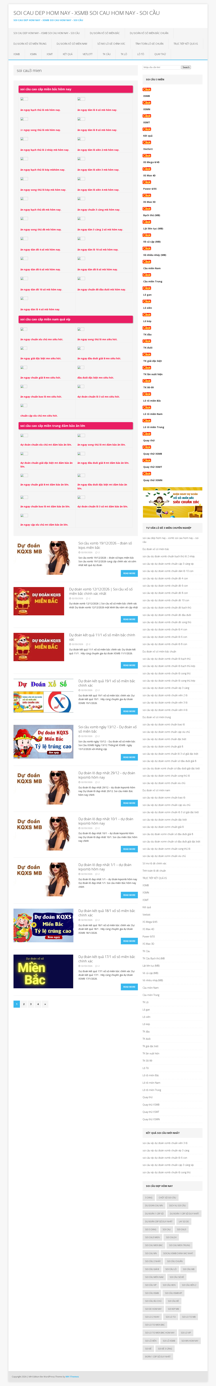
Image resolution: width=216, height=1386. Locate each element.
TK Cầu (107, 54)
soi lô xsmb (169, 1340)
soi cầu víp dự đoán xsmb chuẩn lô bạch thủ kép (169, 666)
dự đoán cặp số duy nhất (158, 1221)
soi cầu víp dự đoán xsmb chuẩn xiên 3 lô (165, 702)
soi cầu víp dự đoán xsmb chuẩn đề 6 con (165, 585)
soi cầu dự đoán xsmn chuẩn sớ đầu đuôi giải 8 (168, 834)
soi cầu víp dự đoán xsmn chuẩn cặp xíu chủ (166, 805)
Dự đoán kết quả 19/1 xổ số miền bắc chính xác (106, 683)
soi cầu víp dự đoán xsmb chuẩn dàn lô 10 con (168, 571)
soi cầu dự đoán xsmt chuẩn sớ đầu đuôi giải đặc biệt (171, 768)
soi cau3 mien (152, 1237)
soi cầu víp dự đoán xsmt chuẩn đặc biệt (164, 739)
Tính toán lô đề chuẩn (149, 43)
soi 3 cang (150, 1229)
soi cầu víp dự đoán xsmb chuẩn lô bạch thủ (167, 658)
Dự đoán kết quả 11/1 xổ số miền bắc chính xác (102, 637)
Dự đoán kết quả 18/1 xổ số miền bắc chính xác (106, 912)
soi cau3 (181, 1229)
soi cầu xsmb (152, 1293)
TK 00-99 (148, 387)
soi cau (167, 1229)
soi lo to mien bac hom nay (159, 1332)
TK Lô (124, 54)
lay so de (184, 1221)
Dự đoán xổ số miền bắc (105, 33)
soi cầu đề (173, 1301)
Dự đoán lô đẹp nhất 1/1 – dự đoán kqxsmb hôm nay (104, 866)
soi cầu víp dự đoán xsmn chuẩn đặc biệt (165, 819)
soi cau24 (171, 1237)
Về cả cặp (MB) (152, 241)
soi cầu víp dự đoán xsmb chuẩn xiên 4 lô (165, 710)
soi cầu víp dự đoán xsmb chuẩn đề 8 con (165, 592)
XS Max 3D (149, 201)
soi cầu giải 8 (152, 1269)
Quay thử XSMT (152, 466)
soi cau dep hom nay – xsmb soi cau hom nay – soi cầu (47, 33)
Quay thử (160, 54)
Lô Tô (140, 54)
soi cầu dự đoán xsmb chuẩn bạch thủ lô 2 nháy (169, 556)
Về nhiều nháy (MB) (154, 255)
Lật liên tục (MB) (153, 228)
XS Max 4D (149, 175)
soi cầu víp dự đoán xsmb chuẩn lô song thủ (167, 673)
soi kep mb (173, 1309)
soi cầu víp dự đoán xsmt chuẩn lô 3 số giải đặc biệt (170, 753)
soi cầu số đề (177, 1277)
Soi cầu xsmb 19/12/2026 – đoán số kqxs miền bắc (105, 545)
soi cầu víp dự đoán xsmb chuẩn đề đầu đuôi (167, 615)
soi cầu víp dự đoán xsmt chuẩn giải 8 (163, 746)
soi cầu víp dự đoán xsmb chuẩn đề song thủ (167, 622)
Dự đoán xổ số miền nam (72, 43)
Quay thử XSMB (152, 453)
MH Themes (72, 1376)
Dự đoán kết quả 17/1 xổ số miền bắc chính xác (106, 958)
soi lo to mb (188, 1316)
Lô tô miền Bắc (152, 400)
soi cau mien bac (154, 1245)
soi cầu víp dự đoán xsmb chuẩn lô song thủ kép (169, 680)
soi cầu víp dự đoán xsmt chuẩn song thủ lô (166, 775)
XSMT (50, 54)
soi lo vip (186, 1332)
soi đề (148, 1348)
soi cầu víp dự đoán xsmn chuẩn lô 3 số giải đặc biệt (171, 812)
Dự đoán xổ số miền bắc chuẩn (149, 33)
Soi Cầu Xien (169, 1285)
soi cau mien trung (179, 1245)
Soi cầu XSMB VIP (173, 1293)
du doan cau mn (154, 1205)
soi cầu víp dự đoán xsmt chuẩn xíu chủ (164, 783)
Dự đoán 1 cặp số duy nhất (184, 1213)
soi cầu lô (171, 1269)
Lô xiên (147, 307)
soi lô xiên (150, 1340)
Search (186, 67)
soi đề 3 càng (165, 1348)
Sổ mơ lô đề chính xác (111, 43)
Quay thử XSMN (152, 480)
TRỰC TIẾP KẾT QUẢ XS (186, 43)
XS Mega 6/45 (151, 162)
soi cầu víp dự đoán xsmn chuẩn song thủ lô (166, 848)
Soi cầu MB (188, 1269)
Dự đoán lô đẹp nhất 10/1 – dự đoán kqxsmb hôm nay (105, 821)
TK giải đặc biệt (152, 361)
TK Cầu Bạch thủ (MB (154, 958)
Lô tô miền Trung (153, 427)
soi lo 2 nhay (152, 1316)
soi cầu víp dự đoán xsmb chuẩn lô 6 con (165, 636)
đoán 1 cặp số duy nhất (158, 1356)
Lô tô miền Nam (153, 414)
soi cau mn (151, 1253)
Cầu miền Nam (152, 268)
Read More (129, 573)
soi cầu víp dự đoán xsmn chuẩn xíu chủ (164, 856)
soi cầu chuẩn (175, 1261)
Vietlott (87, 54)
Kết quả (67, 54)
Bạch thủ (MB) (151, 215)
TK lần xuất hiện (153, 374)
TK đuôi (147, 347)
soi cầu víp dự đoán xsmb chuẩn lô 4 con (165, 629)
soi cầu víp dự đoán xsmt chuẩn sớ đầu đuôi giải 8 (169, 761)
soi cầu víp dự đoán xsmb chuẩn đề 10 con (166, 600)
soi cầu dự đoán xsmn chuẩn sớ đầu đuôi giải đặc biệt (171, 841)
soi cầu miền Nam (154, 1277)
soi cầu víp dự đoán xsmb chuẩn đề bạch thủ (167, 607)
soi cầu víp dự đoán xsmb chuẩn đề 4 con (165, 578)
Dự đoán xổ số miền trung (30, 43)
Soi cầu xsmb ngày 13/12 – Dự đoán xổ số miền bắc (107, 729)
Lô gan (147, 294)
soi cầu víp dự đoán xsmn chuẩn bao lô (164, 797)
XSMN (33, 54)
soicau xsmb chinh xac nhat (178, 1253)
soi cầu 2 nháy (153, 1261)
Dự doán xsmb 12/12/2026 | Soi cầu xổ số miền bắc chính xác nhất (101, 591)
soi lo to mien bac (155, 1324)
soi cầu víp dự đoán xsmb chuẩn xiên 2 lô (165, 695)
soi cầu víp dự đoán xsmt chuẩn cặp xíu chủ (166, 731)
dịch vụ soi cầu (177, 1205)
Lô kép (147, 321)
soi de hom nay (153, 1309)
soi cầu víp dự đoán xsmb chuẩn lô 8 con (165, 644)
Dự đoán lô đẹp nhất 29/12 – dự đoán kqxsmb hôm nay (106, 775)
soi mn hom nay (189, 1340)
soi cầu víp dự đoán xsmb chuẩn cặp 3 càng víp (168, 563)
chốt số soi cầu (167, 1197)
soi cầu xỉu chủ (153, 1301)
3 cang (148, 1197)
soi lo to (171, 1316)
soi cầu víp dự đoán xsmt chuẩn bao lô (164, 724)
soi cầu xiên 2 (189, 1285)
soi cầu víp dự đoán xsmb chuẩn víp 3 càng (166, 687)
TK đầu (147, 334)
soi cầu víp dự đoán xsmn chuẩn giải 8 (163, 826)
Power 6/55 (150, 188)
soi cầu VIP (150, 1285)
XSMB (17, 54)
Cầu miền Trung (152, 281)
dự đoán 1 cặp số (154, 1213)
